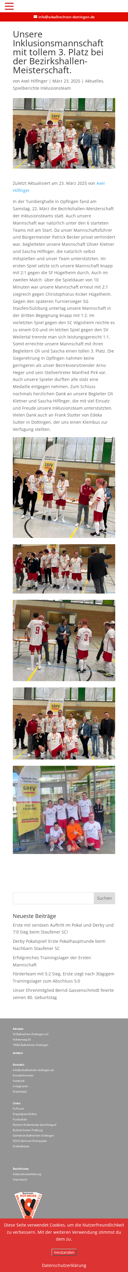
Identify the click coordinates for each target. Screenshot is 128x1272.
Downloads (20, 1091)
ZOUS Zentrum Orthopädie (30, 1141)
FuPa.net (18, 1109)
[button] (10, 6)
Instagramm (20, 1086)
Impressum (20, 1179)
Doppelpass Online (25, 1114)
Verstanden (64, 1252)
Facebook (19, 1081)
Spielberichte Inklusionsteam (42, 88)
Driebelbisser (21, 1146)
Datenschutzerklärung (27, 1174)
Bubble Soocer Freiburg (28, 1130)
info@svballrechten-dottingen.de (33, 1070)
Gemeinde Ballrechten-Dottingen (33, 1135)
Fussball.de (20, 1119)
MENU (24, 8)
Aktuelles (94, 81)
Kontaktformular (23, 1075)
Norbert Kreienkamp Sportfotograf (34, 1125)
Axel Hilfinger (34, 81)
